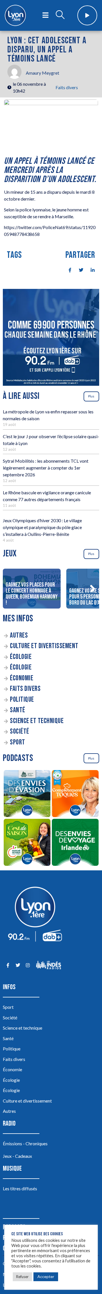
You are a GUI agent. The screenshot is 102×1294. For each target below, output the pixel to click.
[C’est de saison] (27, 843)
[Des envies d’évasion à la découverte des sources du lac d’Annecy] (27, 794)
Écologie (20, 656)
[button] (92, 589)
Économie (21, 678)
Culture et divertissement (44, 646)
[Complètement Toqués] (75, 794)
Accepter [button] (45, 1276)
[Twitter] (18, 965)
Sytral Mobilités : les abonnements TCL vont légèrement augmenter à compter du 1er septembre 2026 (45, 467)
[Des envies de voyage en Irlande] (75, 843)
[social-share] (66, 269)
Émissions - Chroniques (25, 1143)
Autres (19, 635)
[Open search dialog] (60, 15)
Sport (17, 742)
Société (19, 731)
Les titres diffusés (20, 1188)
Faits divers (67, 87)
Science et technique (36, 721)
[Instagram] (28, 965)
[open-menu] (45, 15)
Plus (91, 396)
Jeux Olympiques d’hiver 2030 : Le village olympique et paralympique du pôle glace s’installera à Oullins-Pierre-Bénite (42, 527)
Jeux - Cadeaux (17, 1156)
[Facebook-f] (8, 965)
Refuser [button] (22, 1276)
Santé (17, 710)
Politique (22, 699)
